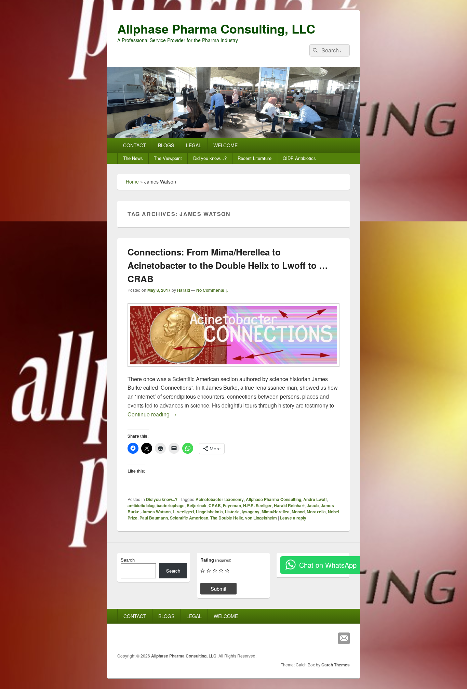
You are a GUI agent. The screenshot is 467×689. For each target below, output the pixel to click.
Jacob (313, 505)
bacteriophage (171, 505)
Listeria (232, 512)
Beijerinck (196, 505)
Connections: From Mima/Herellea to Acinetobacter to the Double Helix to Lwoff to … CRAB (228, 265)
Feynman (232, 505)
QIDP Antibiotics (299, 158)
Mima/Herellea (276, 512)
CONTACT (134, 145)
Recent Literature (254, 158)
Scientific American (189, 518)
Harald (183, 290)
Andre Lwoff (315, 499)
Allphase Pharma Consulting (273, 499)
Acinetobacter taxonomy (220, 499)
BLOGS (166, 145)
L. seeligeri (183, 512)
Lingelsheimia (209, 512)
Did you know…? (210, 158)
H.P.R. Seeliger (257, 505)
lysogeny (250, 512)
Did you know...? (161, 499)
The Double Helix (226, 518)
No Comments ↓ (212, 290)
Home (132, 181)
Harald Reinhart (289, 505)
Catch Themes (335, 665)
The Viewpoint (168, 158)
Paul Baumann (153, 518)
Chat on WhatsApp (328, 565)
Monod (298, 512)
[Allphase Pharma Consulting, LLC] (233, 136)
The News (133, 158)
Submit (218, 588)
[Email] (344, 638)
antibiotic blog (141, 505)
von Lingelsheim (261, 518)
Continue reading (152, 414)
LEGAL (193, 145)
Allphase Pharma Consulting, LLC (216, 28)
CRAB (215, 505)
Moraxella (316, 512)
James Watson (156, 512)
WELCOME (225, 145)
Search (128, 559)
